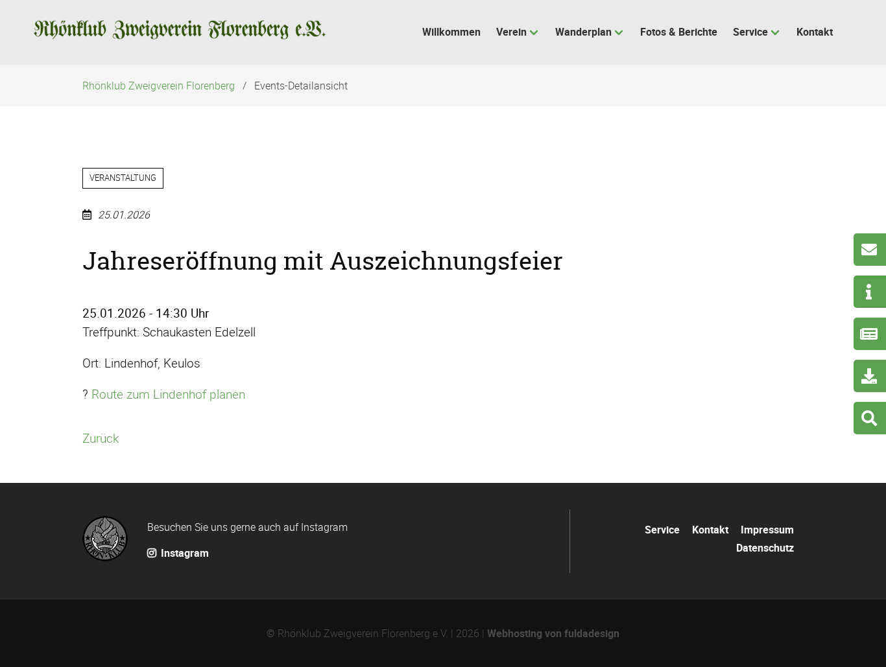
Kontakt (710, 529)
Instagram (183, 553)
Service (662, 529)
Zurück (100, 438)
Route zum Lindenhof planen (168, 394)
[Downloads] (870, 376)
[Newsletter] (870, 334)
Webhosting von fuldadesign (553, 633)
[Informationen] (870, 291)
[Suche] (870, 418)
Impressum (767, 529)
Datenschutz (765, 548)
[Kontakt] (870, 249)
